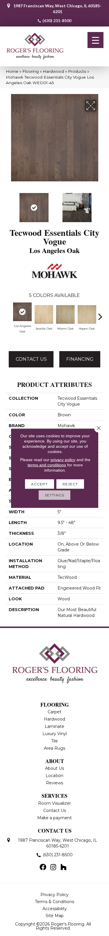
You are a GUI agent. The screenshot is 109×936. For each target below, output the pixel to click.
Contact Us (31, 359)
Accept (39, 484)
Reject (70, 484)
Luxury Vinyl (54, 733)
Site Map (55, 916)
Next (100, 205)
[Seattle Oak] (44, 314)
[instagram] (53, 867)
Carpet (54, 711)
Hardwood (53, 71)
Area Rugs (54, 748)
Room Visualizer (54, 803)
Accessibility (54, 909)
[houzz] (63, 867)
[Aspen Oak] (87, 314)
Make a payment (54, 817)
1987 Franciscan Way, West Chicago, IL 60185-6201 (57, 8)
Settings (54, 495)
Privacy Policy (54, 895)
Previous (9, 205)
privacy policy (63, 459)
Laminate (54, 726)
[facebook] (43, 867)
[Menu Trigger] (95, 40)
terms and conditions (47, 464)
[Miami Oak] (65, 314)
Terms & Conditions (54, 902)
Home (12, 71)
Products (77, 71)
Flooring (30, 71)
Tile (54, 741)
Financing (80, 359)
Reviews (54, 782)
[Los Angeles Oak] (22, 312)
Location (54, 775)
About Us (54, 768)
